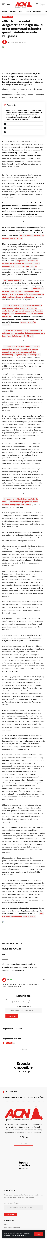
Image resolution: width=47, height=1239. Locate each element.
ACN (9, 42)
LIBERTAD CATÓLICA (36, 1097)
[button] (38, 1234)
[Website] (44, 980)
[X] (23, 1137)
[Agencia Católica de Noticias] (23, 4)
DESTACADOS (7, 16)
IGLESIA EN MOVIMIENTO (14, 1097)
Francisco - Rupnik (19, 964)
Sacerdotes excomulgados (13, 970)
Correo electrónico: (23, 1007)
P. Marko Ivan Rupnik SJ (12, 967)
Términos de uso (19, 1235)
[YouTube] (26, 1137)
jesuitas (31, 964)
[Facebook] (20, 1137)
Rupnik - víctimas (30, 967)
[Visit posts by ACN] (4, 980)
